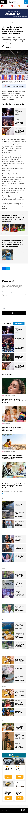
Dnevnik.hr (6, 6)
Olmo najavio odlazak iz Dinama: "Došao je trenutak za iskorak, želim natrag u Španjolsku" (13, 218)
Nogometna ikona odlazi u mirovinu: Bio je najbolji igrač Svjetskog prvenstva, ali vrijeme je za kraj (13, 243)
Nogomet (12, 2)
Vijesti (15, 6)
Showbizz (23, 6)
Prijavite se (14, 313)
